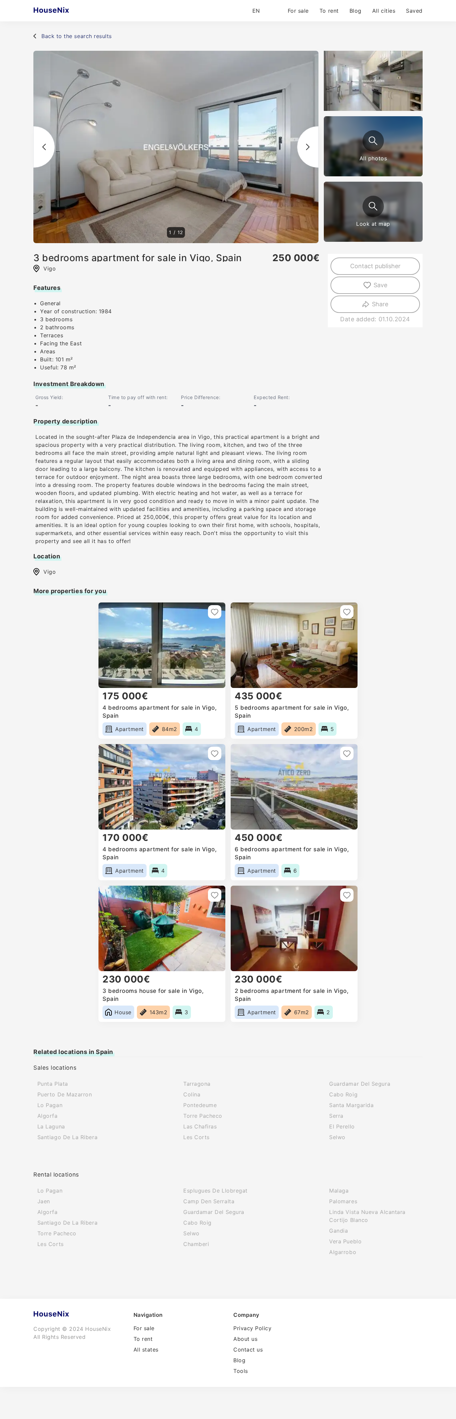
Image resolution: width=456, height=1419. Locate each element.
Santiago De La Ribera (67, 1137)
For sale (298, 10)
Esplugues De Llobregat (215, 1190)
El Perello (342, 1126)
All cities (383, 10)
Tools (240, 1371)
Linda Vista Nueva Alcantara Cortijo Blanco (367, 1216)
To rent (329, 10)
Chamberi (196, 1244)
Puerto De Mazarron (64, 1094)
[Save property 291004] (214, 753)
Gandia (338, 1230)
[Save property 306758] (214, 611)
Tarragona (197, 1083)
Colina (191, 1094)
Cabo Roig (343, 1094)
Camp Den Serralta (208, 1201)
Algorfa (47, 1115)
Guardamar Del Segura (359, 1083)
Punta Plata (52, 1083)
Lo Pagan (49, 1105)
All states (146, 1349)
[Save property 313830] (347, 895)
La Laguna (51, 1126)
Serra (336, 1115)
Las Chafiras (200, 1126)
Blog (356, 10)
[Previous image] (44, 147)
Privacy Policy (252, 1328)
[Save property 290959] (347, 611)
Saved (414, 10)
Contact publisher (375, 266)
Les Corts (196, 1137)
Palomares (343, 1201)
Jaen (43, 1201)
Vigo (49, 571)
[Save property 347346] (347, 753)
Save (380, 285)
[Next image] (307, 147)
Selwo (337, 1137)
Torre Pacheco (202, 1115)
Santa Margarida (351, 1105)
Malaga (339, 1190)
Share (380, 304)
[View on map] (373, 206)
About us (245, 1339)
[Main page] (64, 10)
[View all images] (373, 141)
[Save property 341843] (214, 895)
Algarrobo (342, 1252)
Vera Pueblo (345, 1241)
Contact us (248, 1349)
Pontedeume (200, 1105)
